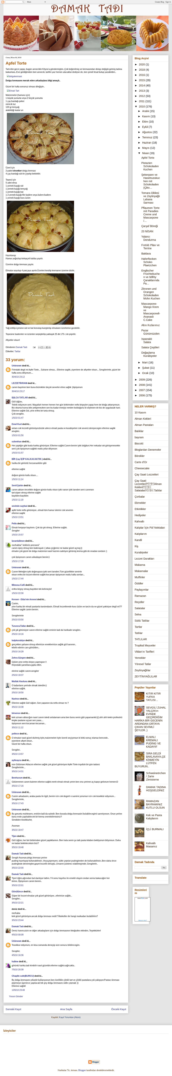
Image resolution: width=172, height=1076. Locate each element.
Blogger (82, 1070)
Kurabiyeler (141, 552)
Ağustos (147, 132)
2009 (142, 379)
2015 (142, 80)
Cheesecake (142, 468)
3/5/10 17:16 (18, 786)
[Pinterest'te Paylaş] (49, 347)
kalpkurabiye (18, 640)
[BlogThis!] (42, 347)
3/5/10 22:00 (18, 868)
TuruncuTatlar (19, 626)
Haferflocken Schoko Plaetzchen (149, 262)
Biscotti (139, 443)
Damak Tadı (18, 853)
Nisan (146, 153)
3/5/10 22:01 (18, 885)
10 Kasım (140, 412)
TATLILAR (141, 639)
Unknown (17, 366)
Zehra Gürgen (19, 658)
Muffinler (140, 577)
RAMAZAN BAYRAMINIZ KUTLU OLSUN (155, 804)
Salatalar (140, 608)
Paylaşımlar (142, 589)
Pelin (14, 523)
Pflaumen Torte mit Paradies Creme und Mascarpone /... (150, 214)
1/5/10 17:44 (18, 578)
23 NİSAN (147, 231)
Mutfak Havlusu (20, 681)
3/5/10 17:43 (18, 803)
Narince (16, 699)
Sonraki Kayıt (13, 1009)
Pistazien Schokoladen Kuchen (150, 166)
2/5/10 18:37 (18, 675)
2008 (142, 384)
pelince (15, 734)
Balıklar (139, 431)
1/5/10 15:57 (18, 535)
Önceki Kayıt (118, 1009)
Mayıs (146, 147)
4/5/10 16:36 (18, 955)
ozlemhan (17, 441)
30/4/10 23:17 (18, 391)
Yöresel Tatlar (143, 664)
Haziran (147, 142)
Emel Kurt (17, 424)
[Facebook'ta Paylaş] (47, 347)
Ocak (145, 373)
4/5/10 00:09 (18, 935)
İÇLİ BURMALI (155, 829)
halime (15, 961)
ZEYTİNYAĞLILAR (146, 676)
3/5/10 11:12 (17, 727)
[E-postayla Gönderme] (34, 347)
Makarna (140, 564)
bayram (139, 437)
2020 (142, 64)
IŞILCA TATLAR (20, 397)
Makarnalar (141, 571)
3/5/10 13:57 (18, 754)
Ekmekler (140, 502)
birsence (16, 713)
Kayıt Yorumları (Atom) (69, 1017)
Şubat (146, 367)
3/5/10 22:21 (18, 903)
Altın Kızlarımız (150, 325)
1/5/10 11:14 (17, 479)
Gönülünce (17, 891)
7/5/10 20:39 (18, 969)
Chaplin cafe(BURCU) (23, 976)
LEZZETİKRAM (19, 383)
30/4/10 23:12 (18, 377)
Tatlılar (139, 633)
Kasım (146, 116)
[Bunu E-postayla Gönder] (39, 347)
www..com (142, 898)
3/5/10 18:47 (18, 830)
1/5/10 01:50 (18, 435)
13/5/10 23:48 (18, 990)
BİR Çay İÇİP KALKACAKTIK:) (27, 459)
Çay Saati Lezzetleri (146, 474)
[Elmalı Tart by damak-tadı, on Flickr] (13, 91)
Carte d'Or (141, 462)
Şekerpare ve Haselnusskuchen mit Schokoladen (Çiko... (150, 181)
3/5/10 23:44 (18, 920)
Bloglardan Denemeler (148, 449)
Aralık (146, 111)
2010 (142, 106)
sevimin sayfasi (19, 506)
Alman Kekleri (143, 418)
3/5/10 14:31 (18, 771)
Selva (138, 614)
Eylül (145, 126)
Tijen (14, 836)
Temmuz (147, 137)
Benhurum (17, 778)
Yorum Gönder (16, 996)
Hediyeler (140, 515)
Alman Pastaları (144, 424)
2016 (142, 74)
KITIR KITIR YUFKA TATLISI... (153, 697)
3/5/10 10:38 (18, 707)
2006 (142, 395)
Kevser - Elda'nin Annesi (24, 599)
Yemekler (140, 657)
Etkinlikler (140, 509)
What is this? (142, 920)
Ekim (145, 121)
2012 (142, 95)
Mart (145, 362)
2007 (142, 390)
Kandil (138, 540)
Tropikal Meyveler (145, 645)
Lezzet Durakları (144, 558)
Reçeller (139, 602)
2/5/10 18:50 (18, 692)
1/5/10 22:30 (18, 593)
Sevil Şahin (17, 485)
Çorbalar (140, 496)
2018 (142, 69)
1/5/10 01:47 (18, 418)
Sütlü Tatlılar (142, 620)
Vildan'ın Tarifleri (144, 651)
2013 (142, 90)
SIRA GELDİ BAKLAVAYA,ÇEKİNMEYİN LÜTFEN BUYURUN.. (150, 760)
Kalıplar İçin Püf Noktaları (150, 527)
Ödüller (139, 583)
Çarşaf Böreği (149, 226)
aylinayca (16, 760)
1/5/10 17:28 (18, 561)
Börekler (140, 455)
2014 (142, 85)
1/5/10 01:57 (18, 453)
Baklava (146, 253)
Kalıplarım (141, 533)
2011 (142, 101)
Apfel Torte (147, 157)
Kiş (136, 546)
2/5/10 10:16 (18, 634)
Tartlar (17, 351)
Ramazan (140, 595)
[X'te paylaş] (44, 347)
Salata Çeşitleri (150, 347)
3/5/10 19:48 (18, 847)
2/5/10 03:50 (18, 619)
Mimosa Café (18, 585)
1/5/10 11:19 (17, 500)
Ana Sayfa (66, 1009)
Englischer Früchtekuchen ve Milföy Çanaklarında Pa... (150, 277)
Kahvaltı (139, 521)
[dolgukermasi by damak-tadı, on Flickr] (14, 76)
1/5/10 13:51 (18, 517)
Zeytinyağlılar (142, 670)
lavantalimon (18, 541)
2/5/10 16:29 (18, 651)
